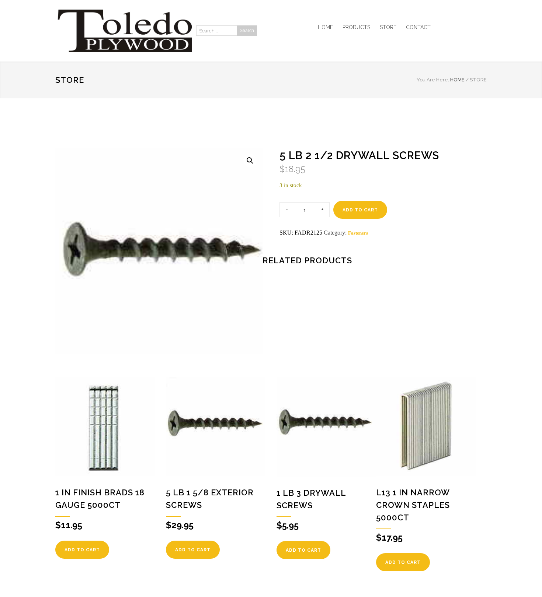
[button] (250, 160)
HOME (325, 27)
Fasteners (358, 233)
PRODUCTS (356, 27)
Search (247, 30)
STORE (388, 27)
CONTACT (418, 27)
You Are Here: (433, 79)
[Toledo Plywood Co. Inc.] (123, 31)
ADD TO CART (360, 210)
